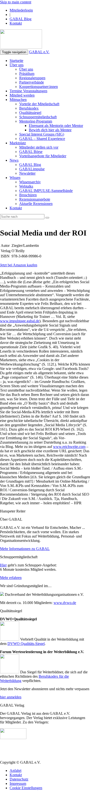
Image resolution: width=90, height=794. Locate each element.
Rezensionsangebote (34, 199)
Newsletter (27, 173)
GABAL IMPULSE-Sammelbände (46, 191)
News (14, 160)
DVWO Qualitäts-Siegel (26, 644)
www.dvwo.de (65, 603)
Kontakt (16, 23)
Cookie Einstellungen (26, 788)
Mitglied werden (22, 95)
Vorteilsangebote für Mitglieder (42, 156)
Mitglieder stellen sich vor (38, 147)
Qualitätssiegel (30, 113)
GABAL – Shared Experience (42, 139)
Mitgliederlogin (21, 10)
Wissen (15, 178)
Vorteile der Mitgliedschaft (39, 104)
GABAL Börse (30, 152)
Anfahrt (15, 770)
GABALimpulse (32, 169)
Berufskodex (29, 108)
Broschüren (28, 195)
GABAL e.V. (39, 52)
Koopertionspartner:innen (38, 87)
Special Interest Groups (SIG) (41, 134)
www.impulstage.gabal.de (19, 321)
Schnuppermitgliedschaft (38, 117)
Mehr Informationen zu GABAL (25, 549)
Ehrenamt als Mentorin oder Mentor (56, 126)
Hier (3, 565)
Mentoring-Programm (35, 121)
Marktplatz (18, 143)
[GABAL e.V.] (21, 39)
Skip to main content (15, 2)
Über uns (17, 65)
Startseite (16, 61)
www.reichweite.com (69, 447)
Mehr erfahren (11, 578)
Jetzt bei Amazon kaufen (18, 265)
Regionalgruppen (32, 78)
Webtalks (26, 186)
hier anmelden (10, 697)
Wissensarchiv (30, 182)
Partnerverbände (31, 82)
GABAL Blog (20, 19)
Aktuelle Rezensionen (36, 204)
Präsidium (26, 74)
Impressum (18, 783)
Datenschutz (19, 779)
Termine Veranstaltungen (28, 91)
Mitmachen (18, 100)
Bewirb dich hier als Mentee (50, 130)
